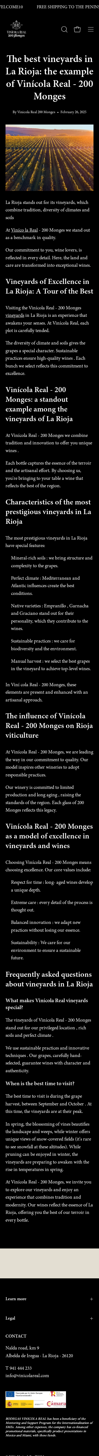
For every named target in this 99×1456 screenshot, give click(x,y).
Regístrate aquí (23, 1431)
